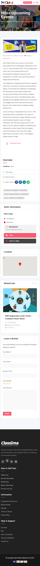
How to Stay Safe (7, 534)
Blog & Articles (5, 505)
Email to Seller (14, 241)
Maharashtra (7, 58)
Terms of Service (6, 511)
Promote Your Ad (6, 489)
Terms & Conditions (7, 538)
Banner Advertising (7, 485)
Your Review (7, 388)
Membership (5, 482)
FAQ (2, 531)
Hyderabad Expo (15, 143)
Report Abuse (10, 177)
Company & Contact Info (9, 501)
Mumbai (28, 56)
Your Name (7, 352)
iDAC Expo (8, 214)
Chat (11, 235)
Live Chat (4, 527)
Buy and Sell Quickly (7, 478)
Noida (9, 325)
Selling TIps (4, 475)
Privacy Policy (5, 515)
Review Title (8, 371)
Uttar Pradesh (15, 325)
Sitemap (3, 508)
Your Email (7, 362)
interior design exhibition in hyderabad (16, 194)
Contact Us (4, 541)
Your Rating (7, 381)
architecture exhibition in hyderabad (15, 190)
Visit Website (10, 218)
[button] (20, 264)
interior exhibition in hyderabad (14, 198)
